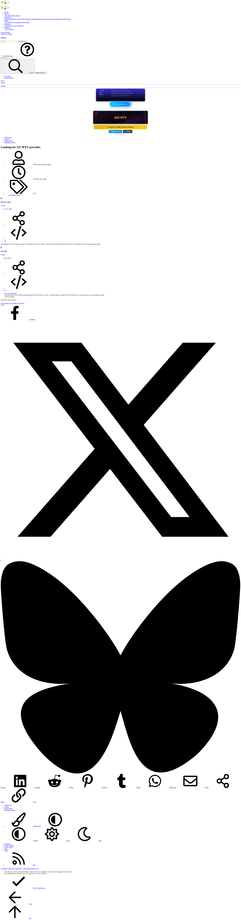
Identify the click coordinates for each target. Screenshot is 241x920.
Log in (3, 82)
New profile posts (57, 19)
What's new (8, 17)
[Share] (19, 225)
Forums (7, 14)
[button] (27, 56)
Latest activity (67, 19)
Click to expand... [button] (10, 296)
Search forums (15, 15)
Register (3, 86)
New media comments (35, 19)
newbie (13, 195)
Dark (100, 840)
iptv (9, 195)
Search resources (18, 26)
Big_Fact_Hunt (46, 164)
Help (6, 849)
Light (68, 840)
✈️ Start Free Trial (115, 131)
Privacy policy (9, 847)
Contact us (8, 844)
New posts (8, 15)
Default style (37, 826)
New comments (16, 22)
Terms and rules (9, 845)
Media (6, 20)
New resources (46, 19)
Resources (8, 24)
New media (24, 19)
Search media (25, 22)
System (35, 840)
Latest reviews (9, 26)
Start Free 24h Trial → (120, 104)
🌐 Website (127, 131)
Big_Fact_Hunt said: (11, 293)
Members (7, 27)
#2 (5, 290)
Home (6, 12)
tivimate (18, 195)
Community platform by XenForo (20, 868)
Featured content (9, 19)
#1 (5, 241)
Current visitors (9, 29)
